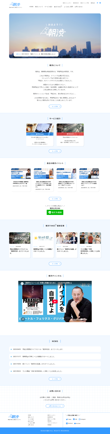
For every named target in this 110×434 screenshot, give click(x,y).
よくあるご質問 (68, 7)
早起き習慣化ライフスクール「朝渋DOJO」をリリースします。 (38, 349)
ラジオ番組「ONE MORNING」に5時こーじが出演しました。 (38, 371)
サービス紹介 (48, 7)
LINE (76, 419)
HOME (31, 7)
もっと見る (55, 106)
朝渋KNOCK (76, 3)
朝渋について (39, 7)
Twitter (70, 419)
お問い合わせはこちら (55, 406)
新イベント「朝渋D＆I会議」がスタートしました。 (34, 364)
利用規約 (49, 425)
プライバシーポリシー (52, 423)
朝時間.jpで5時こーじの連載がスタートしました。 (34, 356)
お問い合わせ (78, 7)
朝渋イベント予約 (85, 3)
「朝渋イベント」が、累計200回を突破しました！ (39, 54)
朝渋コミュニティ (67, 3)
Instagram (83, 419)
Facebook (70, 423)
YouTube (78, 423)
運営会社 (93, 3)
